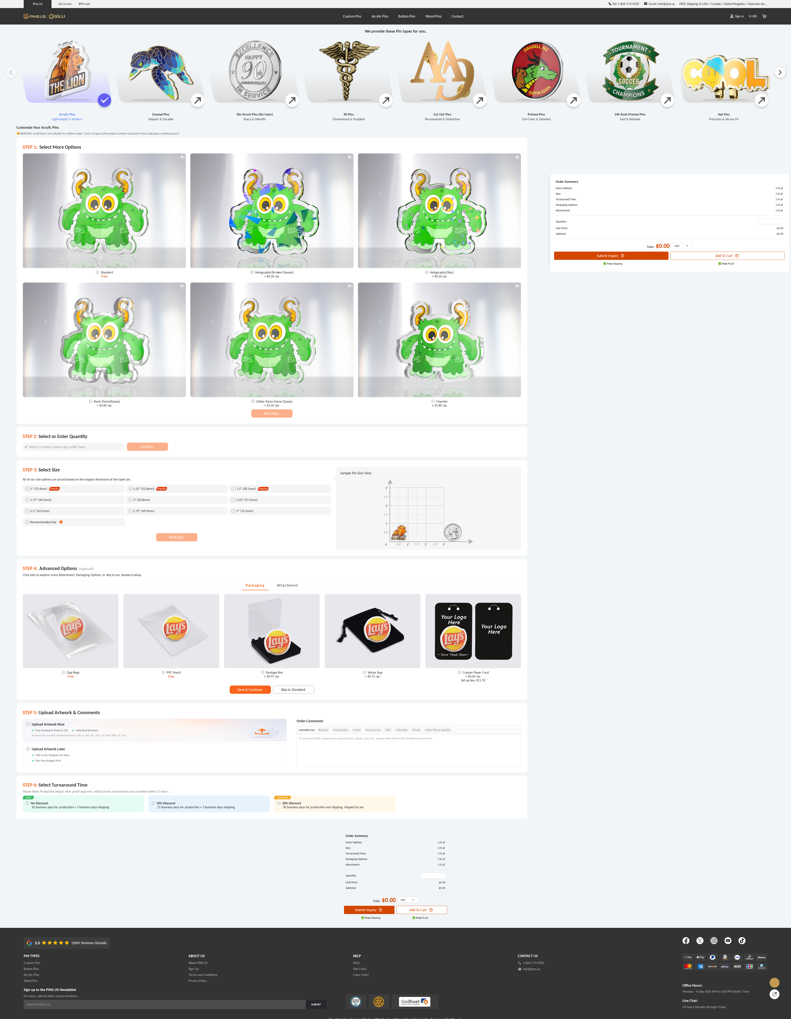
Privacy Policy (197, 981)
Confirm (147, 446)
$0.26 (271, 276)
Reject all (449, 1002)
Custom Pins (352, 16)
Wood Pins (433, 16)
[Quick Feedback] (774, 994)
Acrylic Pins (380, 16)
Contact (457, 16)
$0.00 (780, 228)
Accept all (448, 991)
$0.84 (103, 405)
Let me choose (329, 1008)
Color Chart (361, 975)
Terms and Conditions (202, 975)
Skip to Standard (293, 689)
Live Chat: (690, 1000)
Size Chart (359, 969)
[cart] (764, 16)
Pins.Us (37, 4)
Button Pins (406, 16)
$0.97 (271, 676)
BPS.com (84, 4)
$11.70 (480, 680)
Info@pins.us (531, 969)
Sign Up (193, 969)
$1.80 (438, 405)
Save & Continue (250, 689)
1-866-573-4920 (533, 963)
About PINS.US (197, 963)
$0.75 (371, 676)
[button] (780, 72)
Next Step (271, 413)
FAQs (356, 963)
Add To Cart (724, 255)
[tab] (255, 585)
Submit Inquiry (607, 255)
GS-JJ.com (65, 4)
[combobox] (73, 447)
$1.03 (271, 405)
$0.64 (472, 676)
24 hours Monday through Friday (704, 1007)
